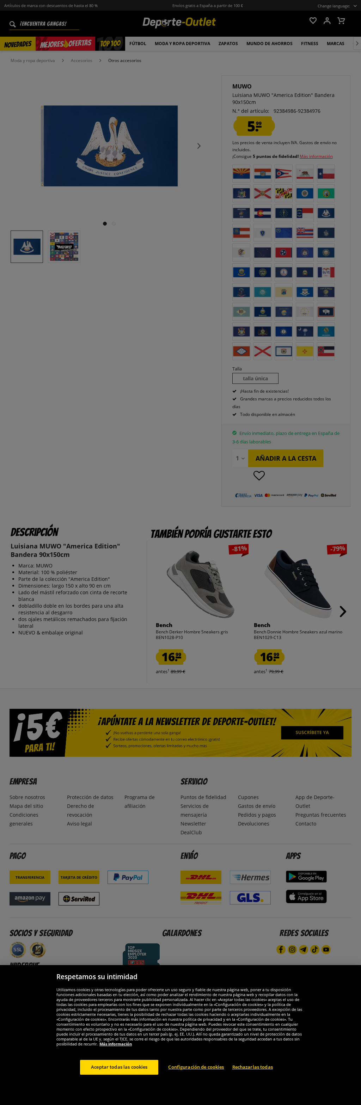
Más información (115, 1043)
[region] (180, 1035)
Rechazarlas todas (252, 1067)
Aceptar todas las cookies (119, 1067)
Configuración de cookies (196, 1067)
